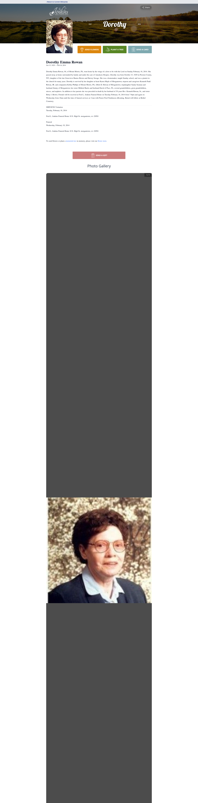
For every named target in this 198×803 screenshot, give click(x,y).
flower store (102, 141)
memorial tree (71, 141)
